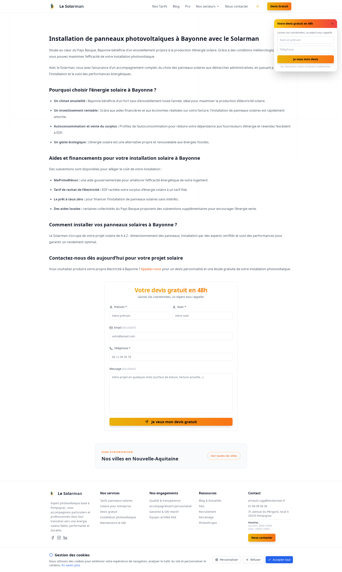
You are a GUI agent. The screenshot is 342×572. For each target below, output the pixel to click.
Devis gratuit (108, 512)
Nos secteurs (206, 6)
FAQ (201, 506)
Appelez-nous (151, 269)
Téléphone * (122, 348)
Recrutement (207, 512)
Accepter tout (282, 559)
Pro (187, 6)
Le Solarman (71, 6)
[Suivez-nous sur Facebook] (53, 538)
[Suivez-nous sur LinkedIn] (65, 538)
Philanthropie (208, 523)
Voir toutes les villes (224, 456)
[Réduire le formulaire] (332, 23)
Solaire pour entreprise (115, 506)
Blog (176, 6)
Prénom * (120, 307)
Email (125, 327)
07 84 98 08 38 (257, 506)
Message (122, 369)
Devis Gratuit (279, 6)
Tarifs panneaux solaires (116, 500)
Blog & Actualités (210, 500)
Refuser (255, 559)
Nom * (181, 307)
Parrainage (206, 517)
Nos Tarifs (159, 6)
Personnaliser (229, 559)
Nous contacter (236, 6)
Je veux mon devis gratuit (174, 421)
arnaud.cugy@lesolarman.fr (266, 500)
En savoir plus (71, 565)
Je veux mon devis (305, 59)
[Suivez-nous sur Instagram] (59, 538)
